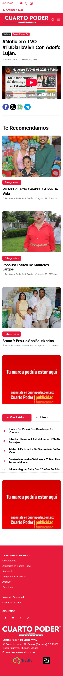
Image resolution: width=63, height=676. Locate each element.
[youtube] (21, 3)
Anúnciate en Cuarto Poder (16, 566)
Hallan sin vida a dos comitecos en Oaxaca (31, 431)
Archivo (6, 581)
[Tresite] (22, 660)
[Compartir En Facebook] (5, 109)
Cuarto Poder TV (20, 34)
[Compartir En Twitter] (13, 109)
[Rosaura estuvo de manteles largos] (31, 231)
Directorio (7, 587)
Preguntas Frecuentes (14, 576)
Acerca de (7, 571)
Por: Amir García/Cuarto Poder (19, 345)
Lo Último (41, 417)
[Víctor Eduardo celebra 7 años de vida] (31, 156)
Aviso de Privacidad (13, 597)
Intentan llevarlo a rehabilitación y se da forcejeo (34, 441)
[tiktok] (31, 3)
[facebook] (17, 3)
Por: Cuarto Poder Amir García (19, 198)
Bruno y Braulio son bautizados (28, 341)
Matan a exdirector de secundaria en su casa (34, 451)
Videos (7, 34)
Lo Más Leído (15, 417)
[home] (26, 19)
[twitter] (26, 3)
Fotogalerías (12, 182)
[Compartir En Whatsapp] (20, 109)
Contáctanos (9, 560)
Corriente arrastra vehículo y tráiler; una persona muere (34, 461)
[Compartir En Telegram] (27, 109)
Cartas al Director (11, 602)
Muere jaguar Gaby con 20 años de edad (35, 469)
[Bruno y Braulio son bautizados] (31, 307)
